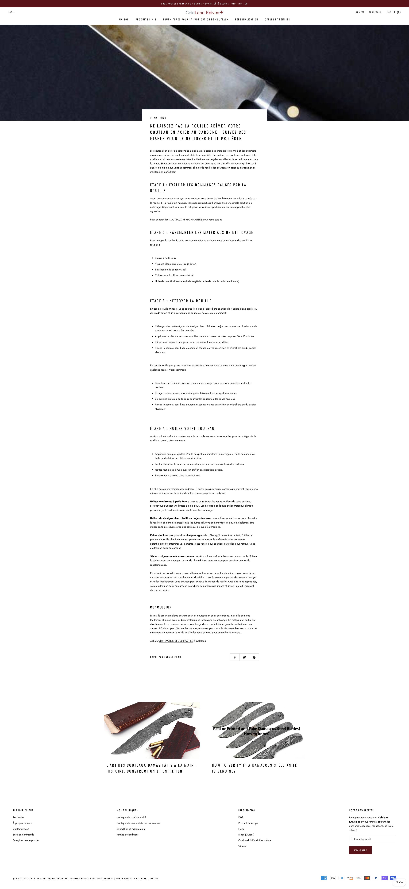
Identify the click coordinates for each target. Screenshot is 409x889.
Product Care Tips (248, 823)
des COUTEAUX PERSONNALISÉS (183, 219)
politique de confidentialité (131, 817)
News (241, 829)
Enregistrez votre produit (26, 840)
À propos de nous (22, 823)
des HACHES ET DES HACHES (176, 641)
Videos (242, 846)
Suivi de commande (23, 834)
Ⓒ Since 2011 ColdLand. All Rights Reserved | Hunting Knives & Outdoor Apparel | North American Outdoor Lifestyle (85, 878)
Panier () (394, 12)
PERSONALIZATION (246, 19)
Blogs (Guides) (246, 834)
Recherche (375, 12)
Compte (360, 12)
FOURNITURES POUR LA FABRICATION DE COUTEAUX (195, 19)
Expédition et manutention (131, 829)
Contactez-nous (21, 829)
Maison (124, 19)
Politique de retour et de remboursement (138, 823)
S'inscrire (360, 850)
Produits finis (146, 19)
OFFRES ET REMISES (277, 19)
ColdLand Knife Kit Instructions (254, 840)
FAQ (240, 817)
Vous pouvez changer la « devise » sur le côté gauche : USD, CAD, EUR (204, 3)
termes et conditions (127, 834)
